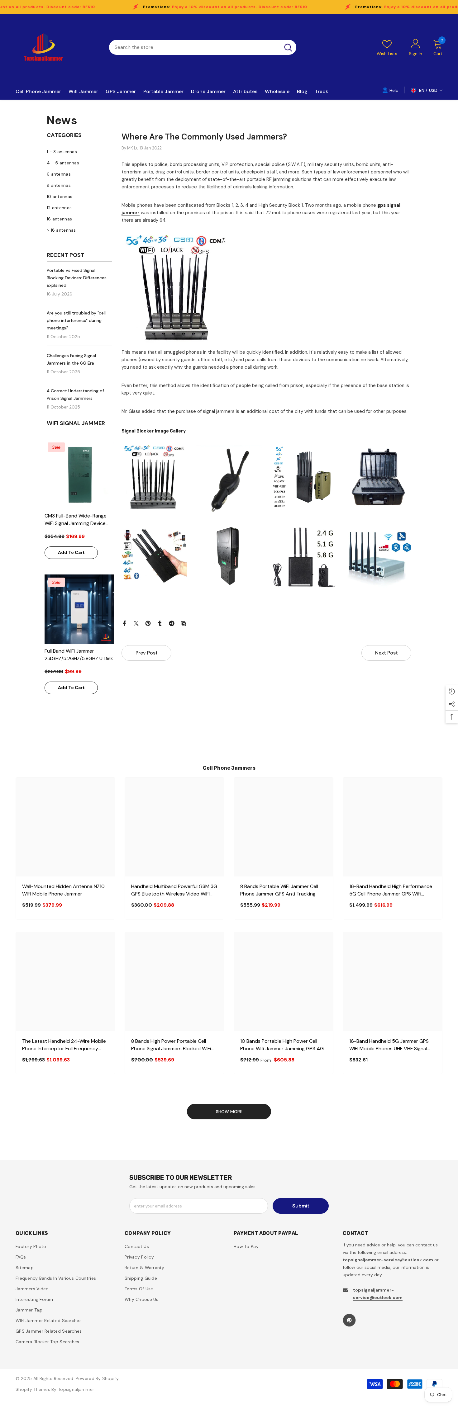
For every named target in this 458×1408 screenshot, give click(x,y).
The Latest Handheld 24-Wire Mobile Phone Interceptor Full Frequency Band (64, 1045)
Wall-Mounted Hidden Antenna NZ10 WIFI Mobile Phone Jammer (63, 890)
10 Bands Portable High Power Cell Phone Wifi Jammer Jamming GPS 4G (282, 1045)
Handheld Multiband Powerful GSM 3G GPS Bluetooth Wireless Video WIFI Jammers (174, 890)
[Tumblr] (160, 623)
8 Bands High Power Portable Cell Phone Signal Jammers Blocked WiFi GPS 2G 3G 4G (171, 1045)
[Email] (183, 623)
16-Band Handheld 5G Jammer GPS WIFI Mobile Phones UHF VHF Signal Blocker (389, 1045)
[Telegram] (171, 623)
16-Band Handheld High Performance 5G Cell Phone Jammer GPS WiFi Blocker (390, 890)
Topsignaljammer (76, 1389)
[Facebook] (124, 623)
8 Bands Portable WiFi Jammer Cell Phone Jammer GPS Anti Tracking (279, 890)
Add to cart (71, 552)
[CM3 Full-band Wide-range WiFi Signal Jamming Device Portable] (79, 474)
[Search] (202, 47)
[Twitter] (136, 623)
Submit (300, 1205)
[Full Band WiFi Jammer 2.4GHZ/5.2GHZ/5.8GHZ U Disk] (79, 609)
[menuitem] (79, 151)
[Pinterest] (148, 623)
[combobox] (194, 47)
